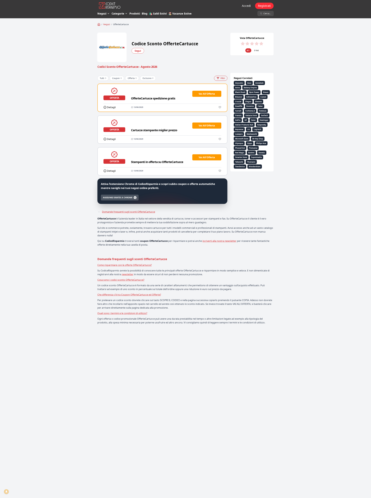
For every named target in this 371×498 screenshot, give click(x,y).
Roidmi (251, 152)
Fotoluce (262, 111)
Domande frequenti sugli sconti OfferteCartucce (128, 211)
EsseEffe (238, 106)
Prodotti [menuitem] (134, 13)
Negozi (101, 13)
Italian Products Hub (244, 125)
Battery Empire (250, 87)
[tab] (185, 265)
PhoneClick (240, 148)
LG (248, 129)
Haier (253, 120)
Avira (237, 87)
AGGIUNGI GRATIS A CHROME (117, 197)
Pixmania (253, 148)
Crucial (238, 101)
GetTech (264, 115)
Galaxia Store (251, 115)
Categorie (118, 13)
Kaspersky (261, 125)
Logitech (257, 129)
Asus (249, 83)
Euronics (250, 106)
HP (245, 120)
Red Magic (239, 152)
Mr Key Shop (257, 138)
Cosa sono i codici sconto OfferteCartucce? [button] (120, 279)
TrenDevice (240, 166)
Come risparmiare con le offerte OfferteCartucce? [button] (124, 265)
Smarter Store (241, 157)
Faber (260, 106)
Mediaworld (252, 134)
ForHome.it (250, 111)
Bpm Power (254, 92)
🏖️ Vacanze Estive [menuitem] (180, 13)
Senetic (262, 152)
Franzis (238, 115)
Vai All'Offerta (207, 93)
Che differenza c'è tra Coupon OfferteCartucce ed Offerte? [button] (129, 294)
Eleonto (258, 101)
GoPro (237, 120)
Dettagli (111, 107)
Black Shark (240, 92)
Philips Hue (261, 143)
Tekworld (239, 162)
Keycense (239, 129)
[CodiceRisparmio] (98, 24)
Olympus (239, 143)
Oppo (249, 143)
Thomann (251, 162)
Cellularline (251, 97)
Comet (263, 97)
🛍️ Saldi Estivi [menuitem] (158, 13)
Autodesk (259, 83)
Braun (265, 92)
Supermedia (256, 157)
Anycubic (239, 83)
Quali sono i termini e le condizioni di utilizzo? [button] (122, 313)
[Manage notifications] (6, 491)
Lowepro (239, 134)
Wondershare (254, 166)
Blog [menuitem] (144, 13)
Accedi (246, 6)
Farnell (238, 111)
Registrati (264, 6)
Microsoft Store (241, 138)
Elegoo (248, 101)
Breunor (238, 97)
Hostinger (264, 120)
